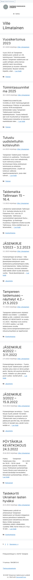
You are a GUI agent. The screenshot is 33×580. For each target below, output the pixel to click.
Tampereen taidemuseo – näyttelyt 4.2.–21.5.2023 (13, 297)
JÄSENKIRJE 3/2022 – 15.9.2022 (12, 398)
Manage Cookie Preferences (7, 1)
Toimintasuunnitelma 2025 (16, 89)
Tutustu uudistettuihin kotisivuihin (13, 141)
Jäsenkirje (9, 281)
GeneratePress (21, 577)
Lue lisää (18, 71)
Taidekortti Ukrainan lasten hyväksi (14, 497)
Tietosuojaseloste (9, 568)
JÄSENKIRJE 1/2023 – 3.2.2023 (16, 245)
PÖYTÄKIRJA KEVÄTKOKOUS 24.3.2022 (14, 445)
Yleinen (8, 77)
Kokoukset (9, 483)
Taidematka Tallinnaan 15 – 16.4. (14, 195)
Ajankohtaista (10, 233)
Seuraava (14, 544)
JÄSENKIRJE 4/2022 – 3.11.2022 (12, 351)
